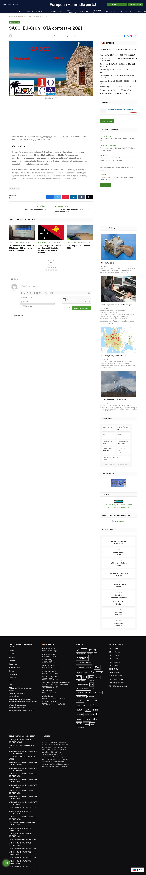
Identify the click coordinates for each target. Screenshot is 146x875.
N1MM (94, 689)
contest (82, 658)
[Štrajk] (30, 293)
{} (48, 293)
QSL (95, 700)
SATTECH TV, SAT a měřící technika (118, 505)
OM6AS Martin (114, 655)
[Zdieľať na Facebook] (124, 35)
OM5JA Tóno (113, 666)
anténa (92, 649)
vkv (95, 719)
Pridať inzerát (135, 4)
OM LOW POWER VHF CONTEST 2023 (22, 848)
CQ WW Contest (85, 667)
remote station (81, 705)
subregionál (91, 714)
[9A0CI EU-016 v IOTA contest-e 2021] (51, 68)
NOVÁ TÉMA (105, 185)
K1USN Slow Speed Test (50, 677)
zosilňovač (80, 727)
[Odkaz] (45, 293)
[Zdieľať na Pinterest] (131, 35)
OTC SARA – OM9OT (116, 676)
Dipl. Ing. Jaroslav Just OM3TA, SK (118, 543)
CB (96, 653)
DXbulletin (110, 11)
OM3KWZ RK (113, 648)
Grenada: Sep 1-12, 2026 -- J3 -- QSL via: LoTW (115, 90)
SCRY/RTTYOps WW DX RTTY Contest (56, 682)
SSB (95, 709)
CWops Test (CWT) (48, 648)
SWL (79, 719)
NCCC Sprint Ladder (49, 671)
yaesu (86, 724)
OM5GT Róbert (114, 652)
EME (79, 677)
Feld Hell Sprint (47, 690)
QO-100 (80, 701)
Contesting (56, 11)
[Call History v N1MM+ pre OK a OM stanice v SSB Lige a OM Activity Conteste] (22, 232)
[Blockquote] (39, 293)
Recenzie (130, 11)
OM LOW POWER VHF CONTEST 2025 (22, 867)
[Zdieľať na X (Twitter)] (127, 35)
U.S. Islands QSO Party (50, 702)
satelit (80, 709)
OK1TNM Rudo (114, 669)
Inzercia (103, 175)
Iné (101, 165)
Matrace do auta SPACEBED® (119, 507)
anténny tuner (81, 653)
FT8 (85, 677)
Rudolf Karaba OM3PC (118, 553)
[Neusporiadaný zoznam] (36, 293)
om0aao (18, 36)
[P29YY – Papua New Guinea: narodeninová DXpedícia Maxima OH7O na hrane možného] (51, 232)
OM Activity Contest (94, 692)
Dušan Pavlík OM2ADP (118, 624)
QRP (120, 11)
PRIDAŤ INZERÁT (107, 121)
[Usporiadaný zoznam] (33, 293)
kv (91, 684)
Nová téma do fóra (117, 4)
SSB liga (80, 714)
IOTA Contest (14, 188)
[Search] (101, 4)
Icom (91, 677)
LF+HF (7, 11)
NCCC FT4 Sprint (48, 660)
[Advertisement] (51, 119)
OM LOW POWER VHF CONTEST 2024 (22, 858)
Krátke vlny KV (105, 136)
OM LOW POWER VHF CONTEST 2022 (22, 839)
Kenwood (91, 680)
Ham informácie (71, 11)
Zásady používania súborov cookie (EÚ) (22, 711)
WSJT (79, 724)
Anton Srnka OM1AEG (118, 614)
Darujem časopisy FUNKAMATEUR (120, 109)
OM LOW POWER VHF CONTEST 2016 (22, 808)
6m (78, 650)
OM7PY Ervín (113, 659)
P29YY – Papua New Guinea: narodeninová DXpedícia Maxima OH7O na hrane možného (49, 249)
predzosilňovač (81, 696)
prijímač (90, 696)
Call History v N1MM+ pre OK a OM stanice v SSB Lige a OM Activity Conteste (21, 248)
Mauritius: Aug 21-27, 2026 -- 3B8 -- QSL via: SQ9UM (117, 55)
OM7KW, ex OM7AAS (116, 679)
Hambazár (41, 11)
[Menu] (5, 4)
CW (97, 667)
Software (84, 11)
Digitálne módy (97, 11)
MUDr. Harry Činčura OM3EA (118, 564)
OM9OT (80, 692)
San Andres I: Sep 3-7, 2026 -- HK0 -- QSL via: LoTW (117, 93)
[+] (51, 293)
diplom (79, 673)
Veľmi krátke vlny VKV (108, 146)
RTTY (91, 705)
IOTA (98, 677)
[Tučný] (21, 293)
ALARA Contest (47, 696)
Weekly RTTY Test (48, 665)
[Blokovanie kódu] (42, 293)
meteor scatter (83, 689)
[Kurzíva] (24, 293)
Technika (28, 11)
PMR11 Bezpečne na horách (118, 686)
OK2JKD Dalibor (114, 672)
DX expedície (108, 43)
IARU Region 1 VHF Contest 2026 (78, 247)
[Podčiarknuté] (27, 293)
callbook (90, 653)
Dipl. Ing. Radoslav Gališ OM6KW (118, 575)
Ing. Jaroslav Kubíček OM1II (119, 586)
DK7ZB (86, 673)
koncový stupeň (82, 685)
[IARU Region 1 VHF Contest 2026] (80, 232)
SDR (88, 710)
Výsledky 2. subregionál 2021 (36, 209)
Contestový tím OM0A (116, 683)
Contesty (49, 645)
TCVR (87, 719)
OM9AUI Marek (114, 662)
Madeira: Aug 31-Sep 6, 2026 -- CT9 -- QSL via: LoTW (118, 87)
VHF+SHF (17, 11)
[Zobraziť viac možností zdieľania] (135, 35)
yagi (92, 724)
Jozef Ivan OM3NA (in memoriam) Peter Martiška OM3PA (118, 599)
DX (92, 672)
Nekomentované (60, 36)
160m (84, 650)
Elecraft (99, 673)
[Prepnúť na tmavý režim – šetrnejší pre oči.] (105, 4)
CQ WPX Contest (84, 663)
